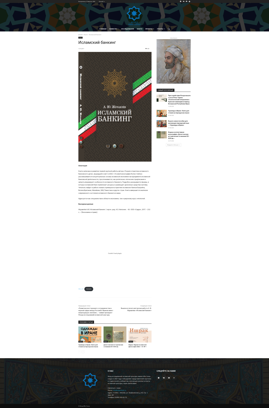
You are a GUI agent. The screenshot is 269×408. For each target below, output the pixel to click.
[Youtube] (186, 1)
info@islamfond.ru (119, 390)
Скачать (88, 289)
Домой (80, 35)
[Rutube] (189, 1)
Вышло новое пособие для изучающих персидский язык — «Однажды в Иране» (178, 123)
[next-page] (83, 351)
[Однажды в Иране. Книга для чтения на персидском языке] (89, 334)
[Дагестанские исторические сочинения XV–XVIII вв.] (115, 334)
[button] (168, 28)
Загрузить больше (173, 145)
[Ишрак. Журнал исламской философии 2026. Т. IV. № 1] (140, 334)
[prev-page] (79, 351)
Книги (86, 35)
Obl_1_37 (80, 289)
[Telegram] (180, 1)
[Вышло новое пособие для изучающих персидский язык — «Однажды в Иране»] (162, 123)
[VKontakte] (183, 1)
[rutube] (174, 378)
